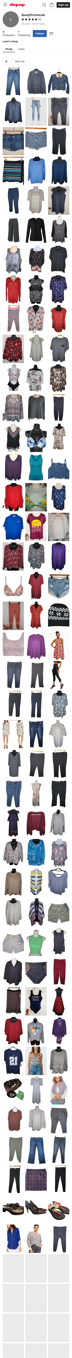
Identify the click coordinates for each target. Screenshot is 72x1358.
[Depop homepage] (17, 5)
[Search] (44, 5)
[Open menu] (5, 4)
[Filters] (6, 61)
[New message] (51, 34)
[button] (31, 19)
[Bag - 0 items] (51, 5)
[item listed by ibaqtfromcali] (13, 82)
